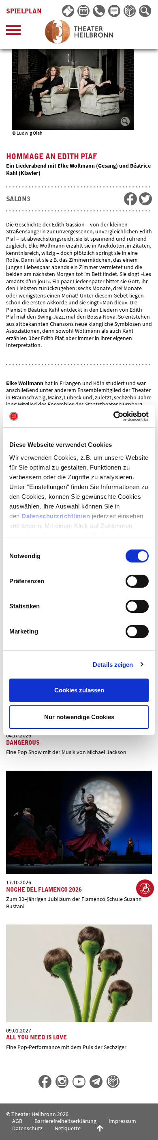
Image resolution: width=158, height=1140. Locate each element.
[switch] (137, 581)
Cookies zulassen (79, 690)
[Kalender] (83, 11)
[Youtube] (79, 1081)
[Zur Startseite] (79, 31)
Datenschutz (27, 1128)
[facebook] (130, 198)
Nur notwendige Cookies (79, 716)
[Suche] (145, 11)
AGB (17, 1121)
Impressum (122, 1121)
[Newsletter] (114, 11)
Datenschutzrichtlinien (55, 516)
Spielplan (24, 11)
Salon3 (18, 199)
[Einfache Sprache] (130, 11)
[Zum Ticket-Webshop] (68, 11)
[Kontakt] (99, 11)
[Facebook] (44, 1081)
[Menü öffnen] (13, 32)
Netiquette (68, 1128)
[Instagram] (62, 1081)
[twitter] (145, 198)
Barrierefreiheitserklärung (65, 1121)
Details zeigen (113, 664)
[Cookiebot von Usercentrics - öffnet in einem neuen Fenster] (114, 416)
